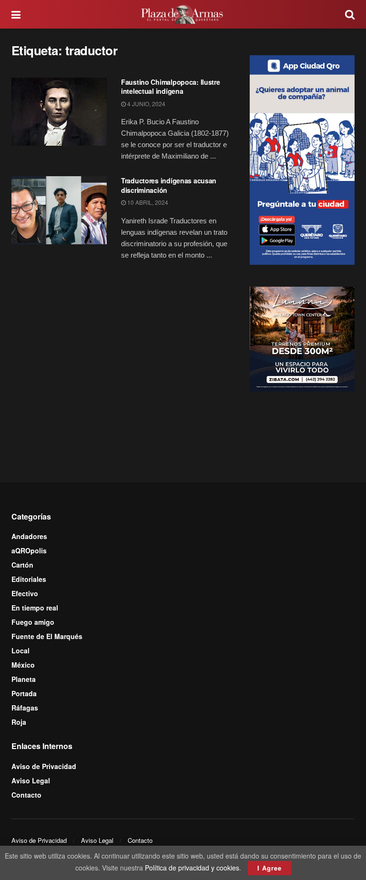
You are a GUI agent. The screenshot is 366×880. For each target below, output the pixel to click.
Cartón (22, 565)
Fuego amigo (32, 622)
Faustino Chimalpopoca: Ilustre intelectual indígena (170, 86)
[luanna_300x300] (302, 338)
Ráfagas (24, 707)
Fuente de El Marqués (46, 636)
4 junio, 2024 (145, 104)
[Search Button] (350, 14)
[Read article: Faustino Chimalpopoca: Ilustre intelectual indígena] (59, 112)
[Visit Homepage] (183, 14)
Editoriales (28, 579)
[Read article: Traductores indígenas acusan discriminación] (59, 210)
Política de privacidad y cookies (192, 867)
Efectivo (24, 593)
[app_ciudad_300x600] (302, 158)
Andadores (29, 536)
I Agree (269, 867)
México (23, 665)
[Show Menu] (15, 14)
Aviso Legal (30, 780)
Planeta (23, 679)
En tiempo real (34, 607)
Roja (18, 722)
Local (20, 650)
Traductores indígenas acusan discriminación (168, 185)
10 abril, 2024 (147, 202)
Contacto (26, 795)
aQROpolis (29, 550)
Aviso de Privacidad (43, 766)
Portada (24, 693)
